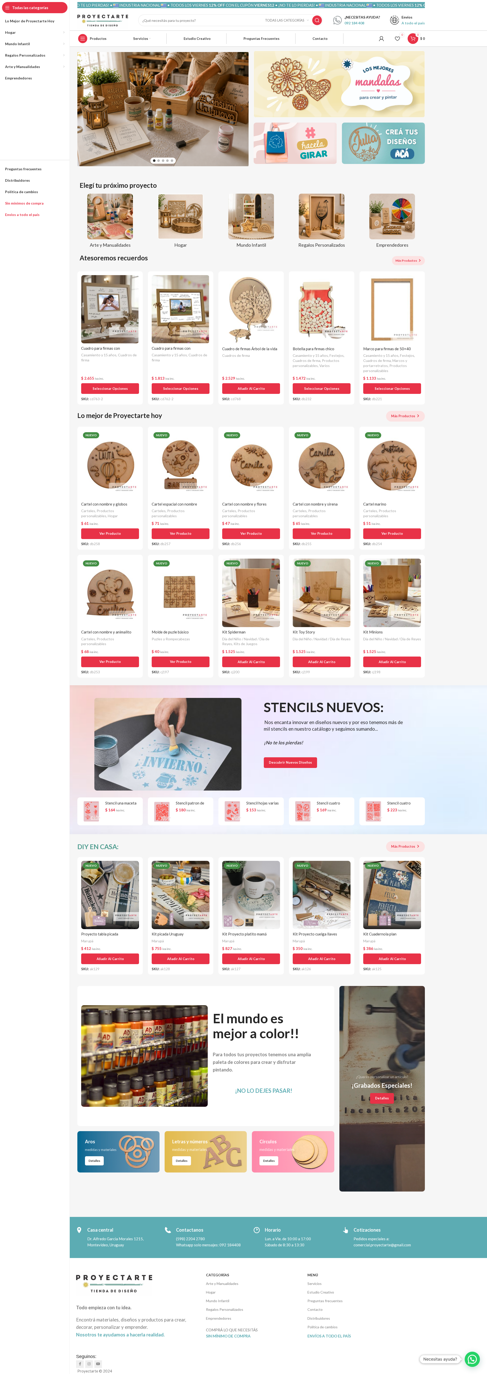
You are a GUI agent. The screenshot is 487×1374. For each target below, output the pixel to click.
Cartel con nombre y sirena (315, 504)
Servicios (314, 1283)
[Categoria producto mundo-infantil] (251, 222)
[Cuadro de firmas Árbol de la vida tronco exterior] (251, 309)
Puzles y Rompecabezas (171, 639)
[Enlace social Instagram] (89, 1364)
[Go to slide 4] (167, 160)
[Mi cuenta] (381, 38)
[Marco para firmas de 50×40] (392, 309)
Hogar (113, 516)
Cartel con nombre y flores (244, 504)
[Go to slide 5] (172, 160)
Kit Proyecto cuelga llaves (315, 934)
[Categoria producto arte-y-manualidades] (110, 222)
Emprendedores (218, 1318)
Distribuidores (318, 1318)
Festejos (336, 355)
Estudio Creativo (320, 1292)
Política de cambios (322, 1327)
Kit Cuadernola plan (379, 934)
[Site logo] (102, 20)
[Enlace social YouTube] (98, 1364)
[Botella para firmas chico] (322, 309)
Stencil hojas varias (262, 803)
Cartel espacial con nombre (174, 504)
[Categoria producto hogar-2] (180, 222)
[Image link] (167, 743)
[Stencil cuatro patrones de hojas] (303, 811)
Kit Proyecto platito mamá (244, 934)
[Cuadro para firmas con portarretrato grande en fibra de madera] (110, 309)
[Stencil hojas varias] (232, 811)
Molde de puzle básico (170, 632)
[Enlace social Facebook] (80, 1364)
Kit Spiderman (234, 632)
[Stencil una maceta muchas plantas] (91, 811)
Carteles (88, 511)
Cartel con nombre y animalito (106, 632)
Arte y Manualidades (222, 1283)
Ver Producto (110, 533)
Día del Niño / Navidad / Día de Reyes (322, 639)
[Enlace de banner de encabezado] (251, 5)
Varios (324, 365)
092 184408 (230, 1245)
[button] (83, 109)
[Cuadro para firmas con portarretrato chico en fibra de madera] (181, 309)
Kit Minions (373, 632)
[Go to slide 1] (154, 160)
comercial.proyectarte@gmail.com (382, 1245)
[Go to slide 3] (163, 160)
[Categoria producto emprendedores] (392, 222)
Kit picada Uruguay (168, 934)
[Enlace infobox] (356, 20)
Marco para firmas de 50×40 (387, 348)
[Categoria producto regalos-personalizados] (321, 222)
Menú (312, 1275)
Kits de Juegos (245, 644)
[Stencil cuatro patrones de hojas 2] (373, 811)
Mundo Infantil (217, 1301)
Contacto (315, 1309)
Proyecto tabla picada (99, 934)
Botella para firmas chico (313, 348)
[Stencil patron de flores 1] (162, 811)
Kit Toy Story (304, 632)
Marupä (87, 941)
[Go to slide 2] (158, 160)
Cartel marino (374, 504)
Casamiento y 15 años (98, 355)
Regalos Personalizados (224, 1309)
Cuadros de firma (236, 355)
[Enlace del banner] (339, 84)
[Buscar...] (317, 20)
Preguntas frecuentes (325, 1301)
